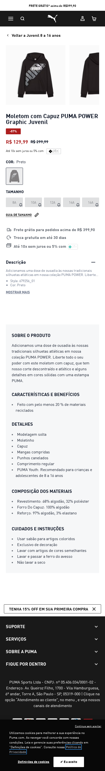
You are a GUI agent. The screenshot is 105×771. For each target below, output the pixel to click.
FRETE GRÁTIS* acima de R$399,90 (52, 6)
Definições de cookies (34, 762)
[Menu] (11, 19)
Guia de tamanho (19, 215)
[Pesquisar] (22, 19)
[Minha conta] (82, 19)
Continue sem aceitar (88, 726)
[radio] (14, 176)
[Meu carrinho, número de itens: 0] (94, 19)
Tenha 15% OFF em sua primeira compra (48, 609)
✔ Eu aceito (68, 762)
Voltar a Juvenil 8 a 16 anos (36, 35)
